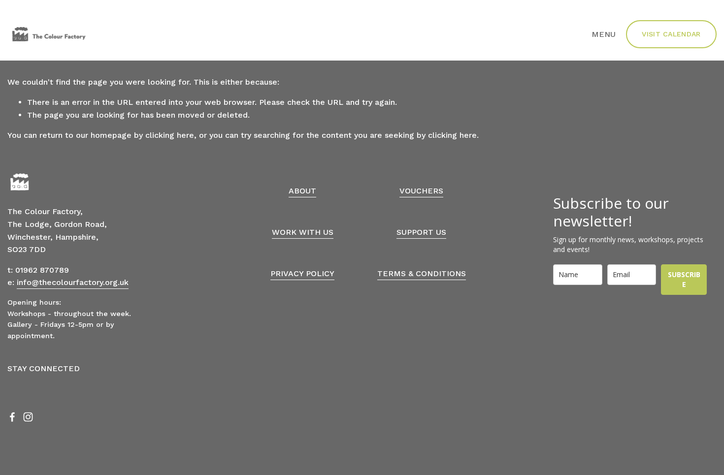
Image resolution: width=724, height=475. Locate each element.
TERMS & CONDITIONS (421, 273)
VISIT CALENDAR (671, 34)
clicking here (169, 135)
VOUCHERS (421, 190)
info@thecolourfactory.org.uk (73, 282)
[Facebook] (12, 417)
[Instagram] (28, 417)
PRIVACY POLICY (302, 273)
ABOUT (302, 190)
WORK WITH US (302, 232)
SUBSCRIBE (684, 279)
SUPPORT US (421, 232)
